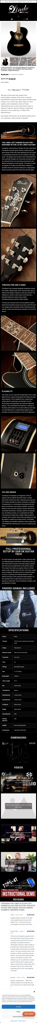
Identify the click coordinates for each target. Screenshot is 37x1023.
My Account (8, 1)
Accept (18, 1007)
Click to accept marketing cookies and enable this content (18, 781)
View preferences (18, 1016)
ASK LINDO (28, 1014)
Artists (24, 1)
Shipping (19, 1)
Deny (18, 1011)
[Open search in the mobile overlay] (18, 16)
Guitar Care (29, 1)
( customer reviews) (16, 74)
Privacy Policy (22, 1020)
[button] (34, 992)
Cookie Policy (14, 1020)
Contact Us (14, 1)
